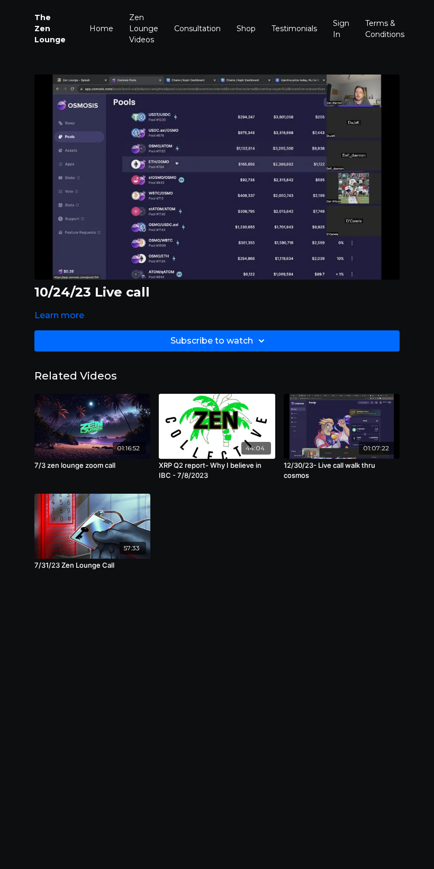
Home (101, 28)
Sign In (341, 29)
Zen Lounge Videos (143, 28)
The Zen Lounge (50, 28)
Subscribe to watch (211, 341)
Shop (246, 28)
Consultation (197, 28)
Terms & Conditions (384, 29)
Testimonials (294, 28)
